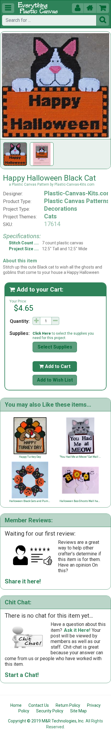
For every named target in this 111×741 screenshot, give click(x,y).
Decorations (60, 208)
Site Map (78, 711)
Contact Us (38, 705)
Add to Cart (54, 366)
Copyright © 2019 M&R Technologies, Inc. (46, 721)
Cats (50, 216)
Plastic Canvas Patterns (77, 201)
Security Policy (49, 711)
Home (16, 705)
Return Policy (68, 705)
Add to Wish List (55, 380)
